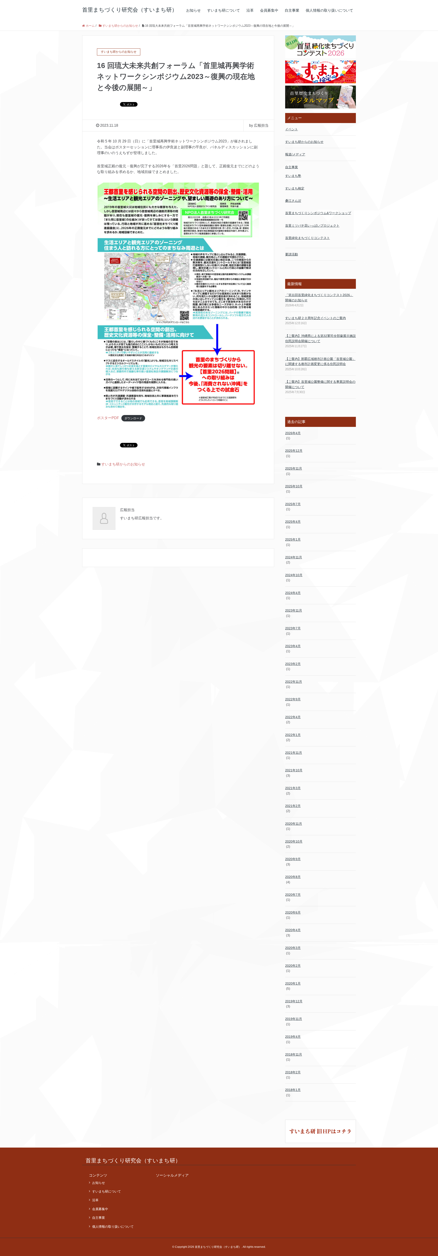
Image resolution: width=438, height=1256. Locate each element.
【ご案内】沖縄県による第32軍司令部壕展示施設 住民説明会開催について (320, 338)
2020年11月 (293, 823)
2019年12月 (293, 1001)
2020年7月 (293, 894)
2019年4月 (293, 1036)
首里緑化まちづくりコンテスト (307, 238)
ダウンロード (133, 418)
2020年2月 (293, 965)
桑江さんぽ (293, 200)
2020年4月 (293, 930)
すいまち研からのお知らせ (123, 464)
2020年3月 (293, 948)
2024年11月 (293, 557)
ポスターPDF (108, 418)
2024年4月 (293, 593)
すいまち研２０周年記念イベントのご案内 (315, 318)
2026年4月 (293, 433)
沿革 (250, 10)
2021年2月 (293, 806)
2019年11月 (293, 1019)
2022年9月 (293, 699)
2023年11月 (293, 610)
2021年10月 (293, 770)
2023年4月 (293, 646)
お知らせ (193, 10)
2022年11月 (293, 681)
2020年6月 (293, 912)
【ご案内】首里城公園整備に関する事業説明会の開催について (320, 384)
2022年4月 (293, 717)
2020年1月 (293, 983)
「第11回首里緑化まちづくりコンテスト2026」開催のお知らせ (319, 297)
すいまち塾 (293, 176)
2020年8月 (293, 877)
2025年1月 (293, 539)
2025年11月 (293, 468)
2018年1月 (293, 1090)
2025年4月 (293, 521)
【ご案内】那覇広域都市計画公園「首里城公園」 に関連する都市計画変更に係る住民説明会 (320, 361)
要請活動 (291, 254)
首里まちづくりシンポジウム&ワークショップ (318, 213)
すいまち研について (223, 10)
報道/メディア (295, 154)
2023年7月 (293, 628)
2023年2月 (293, 664)
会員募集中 (269, 10)
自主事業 (292, 10)
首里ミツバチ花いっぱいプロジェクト (312, 225)
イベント (291, 129)
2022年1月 (293, 735)
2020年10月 (293, 841)
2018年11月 (293, 1054)
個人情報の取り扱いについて (329, 10)
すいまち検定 (294, 188)
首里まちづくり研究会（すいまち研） (129, 10)
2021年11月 (293, 752)
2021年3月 (293, 788)
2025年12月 (293, 450)
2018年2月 (293, 1072)
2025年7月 (293, 504)
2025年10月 (293, 486)
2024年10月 (293, 575)
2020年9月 (293, 859)
